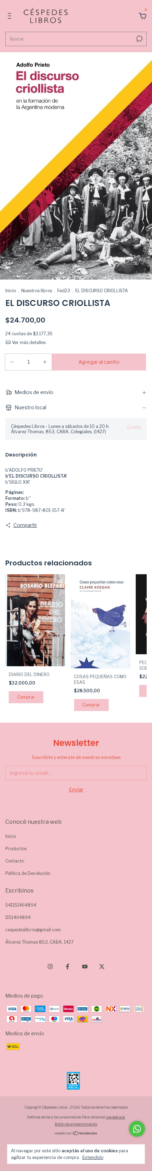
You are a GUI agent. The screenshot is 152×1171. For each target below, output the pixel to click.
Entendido (92, 1157)
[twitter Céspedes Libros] (102, 966)
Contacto (14, 861)
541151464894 (20, 905)
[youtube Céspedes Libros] (85, 966)
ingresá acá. (115, 1117)
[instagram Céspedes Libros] (50, 966)
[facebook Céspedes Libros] (67, 966)
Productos (16, 848)
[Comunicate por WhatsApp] (137, 1129)
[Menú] (10, 16)
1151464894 (18, 917)
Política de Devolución (27, 873)
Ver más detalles (28, 342)
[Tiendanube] (76, 1134)
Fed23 (63, 290)
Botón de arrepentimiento (76, 1124)
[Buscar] (139, 38)
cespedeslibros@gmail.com (33, 929)
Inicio (10, 290)
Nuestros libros (36, 290)
